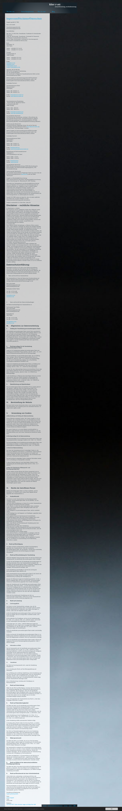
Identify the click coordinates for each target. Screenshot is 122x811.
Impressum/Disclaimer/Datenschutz (55, 805)
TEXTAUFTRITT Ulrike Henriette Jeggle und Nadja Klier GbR (21, 804)
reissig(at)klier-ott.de (11, 321)
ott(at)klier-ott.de (10, 64)
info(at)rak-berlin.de (14, 147)
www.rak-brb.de (14, 162)
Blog (53, 11)
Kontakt (44, 805)
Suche (70, 805)
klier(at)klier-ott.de (10, 63)
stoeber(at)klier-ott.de (11, 65)
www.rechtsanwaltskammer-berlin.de (19, 149)
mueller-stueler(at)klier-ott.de (13, 67)
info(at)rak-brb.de (14, 160)
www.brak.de (24, 174)
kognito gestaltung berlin (12, 793)
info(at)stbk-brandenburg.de (16, 112)
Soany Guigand (10, 797)
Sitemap (65, 805)
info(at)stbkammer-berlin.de (16, 94)
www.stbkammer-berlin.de (17, 96)
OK (111, 809)
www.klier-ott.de (10, 296)
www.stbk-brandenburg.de (17, 113)
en (75, 806)
